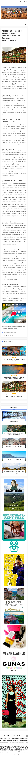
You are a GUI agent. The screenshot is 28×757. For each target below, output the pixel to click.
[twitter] (25, 1)
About (1, 735)
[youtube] (21, 1)
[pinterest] (26, 1)
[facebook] (23, 1)
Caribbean (14, 375)
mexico (6, 332)
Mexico (5, 70)
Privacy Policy (7, 735)
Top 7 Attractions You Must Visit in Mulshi (14, 459)
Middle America (12, 332)
